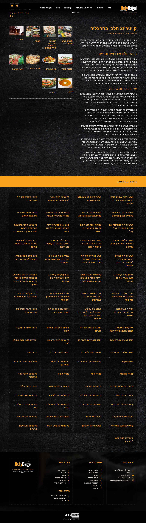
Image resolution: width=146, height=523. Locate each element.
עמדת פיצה (63, 374)
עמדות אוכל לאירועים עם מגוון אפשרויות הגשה (90, 228)
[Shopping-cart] (12, 5)
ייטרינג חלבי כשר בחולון (25, 340)
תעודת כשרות (46, 8)
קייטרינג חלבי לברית (26, 416)
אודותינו (100, 8)
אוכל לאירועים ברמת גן (89, 340)
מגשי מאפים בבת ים (59, 352)
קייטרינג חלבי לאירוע (90, 395)
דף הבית (134, 33)
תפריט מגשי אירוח (84, 8)
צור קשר (75, 12)
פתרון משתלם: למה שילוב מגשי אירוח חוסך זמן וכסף (57, 296)
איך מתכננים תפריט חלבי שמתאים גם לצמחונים (91, 296)
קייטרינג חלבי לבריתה (122, 404)
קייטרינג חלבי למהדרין (122, 426)
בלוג (58, 8)
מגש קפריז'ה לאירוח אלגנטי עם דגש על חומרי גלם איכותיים (91, 259)
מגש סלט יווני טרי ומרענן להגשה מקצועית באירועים (57, 243)
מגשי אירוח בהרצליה (26, 328)
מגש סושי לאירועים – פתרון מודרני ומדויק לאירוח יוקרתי (90, 243)
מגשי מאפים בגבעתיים (122, 352)
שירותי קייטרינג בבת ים (121, 386)
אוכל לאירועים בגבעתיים (25, 361)
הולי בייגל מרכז (93, 416)
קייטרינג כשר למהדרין (26, 395)
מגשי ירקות (127, 361)
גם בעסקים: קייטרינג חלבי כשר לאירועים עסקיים (58, 277)
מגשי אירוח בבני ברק (90, 404)
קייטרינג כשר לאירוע (59, 395)
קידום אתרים (67, 519)
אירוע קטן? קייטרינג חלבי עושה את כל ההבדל (123, 277)
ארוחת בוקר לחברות (91, 352)
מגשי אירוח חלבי (28, 386)
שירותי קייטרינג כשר (59, 386)
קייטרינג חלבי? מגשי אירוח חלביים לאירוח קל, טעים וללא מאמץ (90, 277)
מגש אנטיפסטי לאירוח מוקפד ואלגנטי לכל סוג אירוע (57, 228)
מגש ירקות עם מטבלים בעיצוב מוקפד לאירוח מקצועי (122, 200)
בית (109, 8)
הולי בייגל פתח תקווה (122, 416)
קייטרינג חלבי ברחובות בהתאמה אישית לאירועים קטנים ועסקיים (25, 228)
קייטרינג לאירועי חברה (57, 426)
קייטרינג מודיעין (93, 386)
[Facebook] (17, 5)
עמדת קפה (96, 374)
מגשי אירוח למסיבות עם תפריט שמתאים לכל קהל (121, 228)
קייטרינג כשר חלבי (124, 395)
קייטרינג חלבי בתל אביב (89, 361)
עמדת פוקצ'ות (126, 374)
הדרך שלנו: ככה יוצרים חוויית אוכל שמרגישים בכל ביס (122, 296)
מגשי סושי (32, 352)
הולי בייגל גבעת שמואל (57, 416)
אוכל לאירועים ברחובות (121, 340)
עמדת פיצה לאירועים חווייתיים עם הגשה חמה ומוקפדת (57, 259)
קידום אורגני (76, 519)
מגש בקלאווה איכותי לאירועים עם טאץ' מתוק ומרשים (121, 243)
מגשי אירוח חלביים (91, 426)
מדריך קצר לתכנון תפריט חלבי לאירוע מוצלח (123, 312)
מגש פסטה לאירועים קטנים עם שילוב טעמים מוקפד (25, 243)
